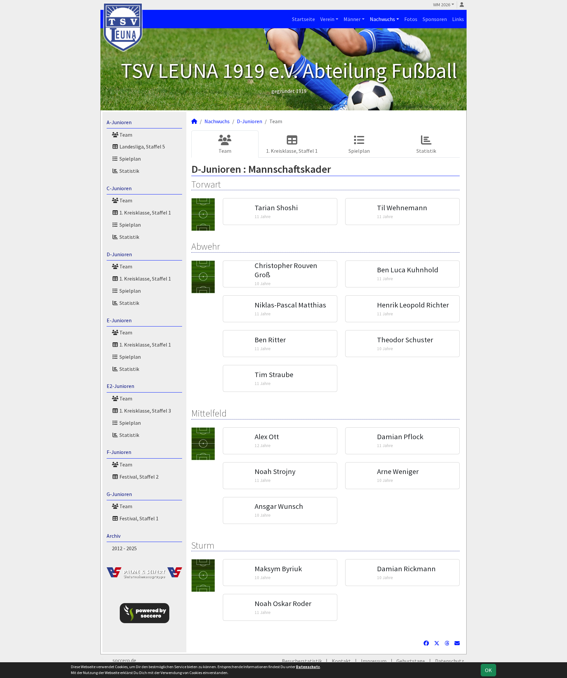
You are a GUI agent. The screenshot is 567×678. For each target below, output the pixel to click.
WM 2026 (441, 5)
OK (488, 670)
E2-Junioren (120, 386)
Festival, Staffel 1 (138, 518)
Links (458, 19)
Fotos (410, 19)
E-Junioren (119, 320)
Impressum (374, 661)
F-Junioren (119, 452)
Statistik (128, 171)
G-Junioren (119, 494)
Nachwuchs (382, 19)
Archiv (113, 535)
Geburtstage (410, 661)
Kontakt (341, 661)
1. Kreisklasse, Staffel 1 (144, 212)
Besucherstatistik (302, 661)
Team (125, 134)
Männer (352, 19)
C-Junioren (119, 188)
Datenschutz (449, 661)
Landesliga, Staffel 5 (141, 146)
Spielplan (129, 158)
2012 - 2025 (124, 548)
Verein (327, 19)
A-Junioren (119, 122)
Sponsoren (435, 19)
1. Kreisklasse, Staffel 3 (144, 410)
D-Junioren (119, 254)
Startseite (303, 19)
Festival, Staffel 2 (138, 476)
